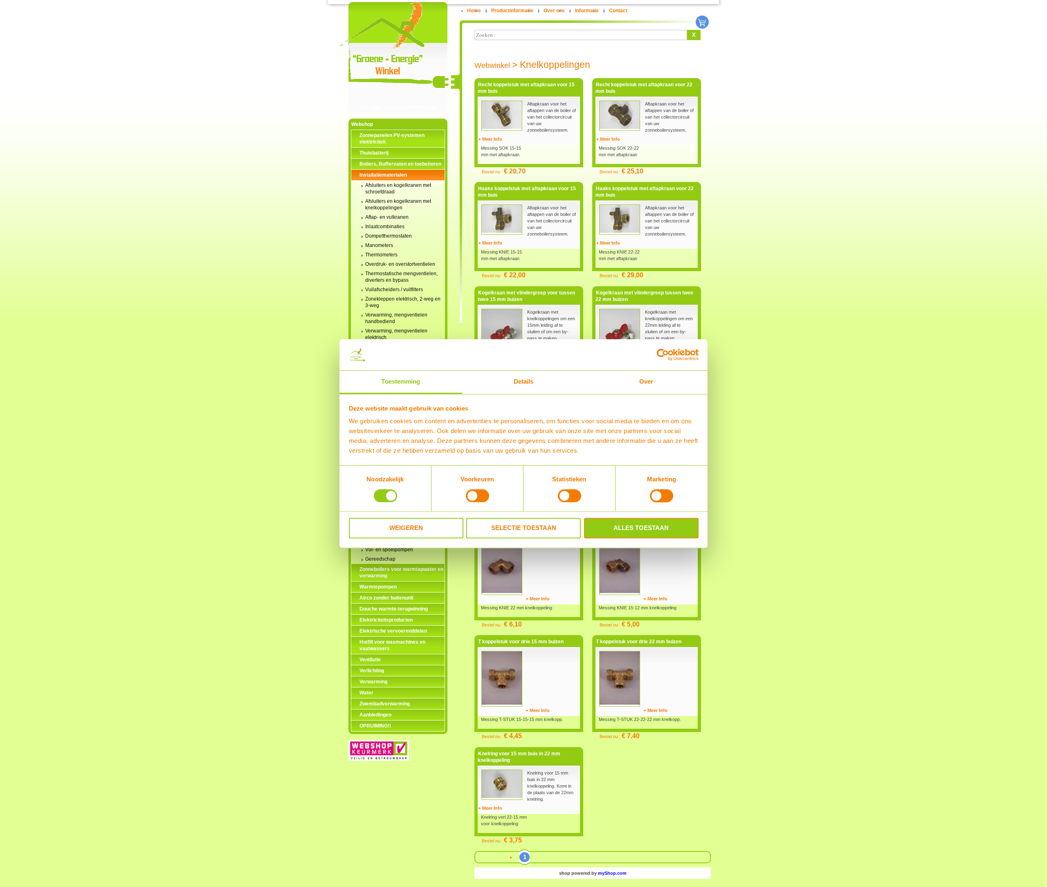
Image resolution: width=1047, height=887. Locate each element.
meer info (492, 139)
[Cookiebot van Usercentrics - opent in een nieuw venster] (663, 354)
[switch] (477, 495)
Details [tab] (524, 381)
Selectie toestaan (523, 528)
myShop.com (612, 873)
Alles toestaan (641, 528)
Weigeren (406, 528)
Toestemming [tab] (400, 381)
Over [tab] (646, 381)
